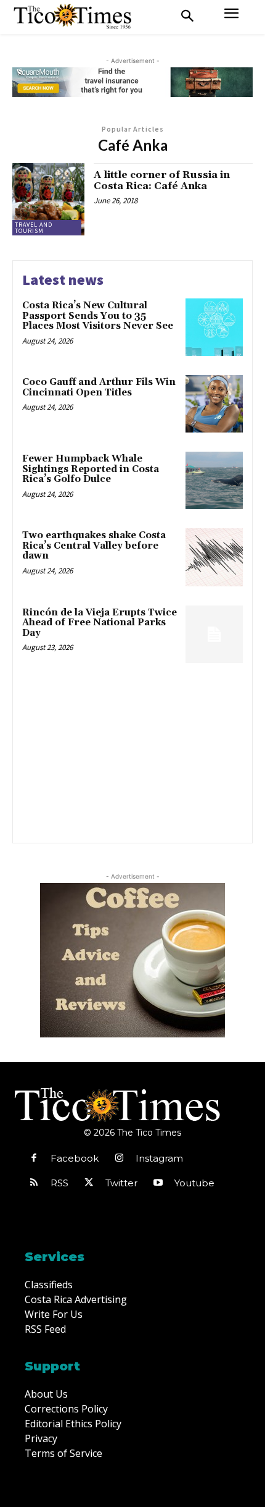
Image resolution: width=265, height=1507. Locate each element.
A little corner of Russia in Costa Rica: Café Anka (162, 180)
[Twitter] (89, 1183)
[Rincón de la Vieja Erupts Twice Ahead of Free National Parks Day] (214, 634)
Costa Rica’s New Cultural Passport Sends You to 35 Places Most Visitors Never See (97, 316)
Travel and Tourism (33, 228)
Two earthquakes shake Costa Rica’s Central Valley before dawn (94, 546)
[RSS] (34, 1183)
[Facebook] (34, 1158)
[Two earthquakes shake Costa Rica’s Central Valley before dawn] (214, 557)
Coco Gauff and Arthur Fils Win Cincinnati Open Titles (99, 387)
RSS (59, 1183)
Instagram (159, 1158)
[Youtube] (158, 1183)
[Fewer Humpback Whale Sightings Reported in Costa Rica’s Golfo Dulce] (214, 480)
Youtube (194, 1183)
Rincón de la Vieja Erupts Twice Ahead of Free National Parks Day (99, 623)
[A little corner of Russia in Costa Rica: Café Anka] (48, 199)
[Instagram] (119, 1158)
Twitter (121, 1183)
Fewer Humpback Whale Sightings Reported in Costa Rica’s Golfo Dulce (90, 469)
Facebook (75, 1158)
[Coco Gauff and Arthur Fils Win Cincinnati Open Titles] (214, 404)
